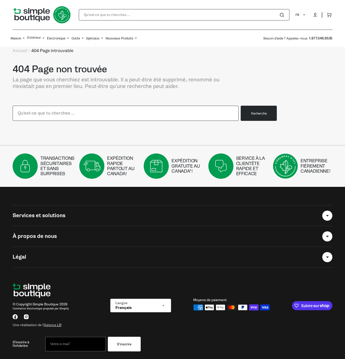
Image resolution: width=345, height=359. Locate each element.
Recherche (259, 113)
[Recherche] (282, 14)
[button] (315, 14)
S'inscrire (124, 344)
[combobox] (184, 14)
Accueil (20, 50)
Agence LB (52, 325)
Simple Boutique (46, 304)
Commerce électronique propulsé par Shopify (41, 308)
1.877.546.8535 (320, 38)
